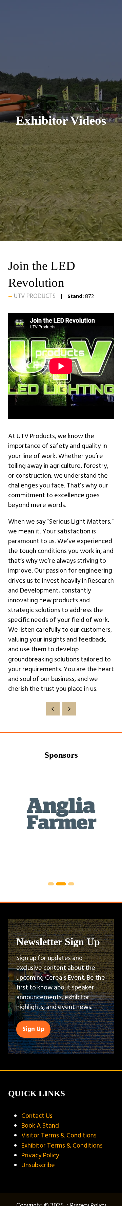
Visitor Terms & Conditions (59, 1135)
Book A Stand (40, 1125)
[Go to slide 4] (71, 883)
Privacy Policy (40, 1155)
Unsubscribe (38, 1165)
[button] (33, 1029)
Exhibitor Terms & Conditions (62, 1145)
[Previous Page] (53, 708)
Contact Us (37, 1115)
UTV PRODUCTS (35, 296)
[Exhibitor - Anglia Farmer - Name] (61, 821)
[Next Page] (69, 708)
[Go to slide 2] (51, 883)
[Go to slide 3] (61, 883)
